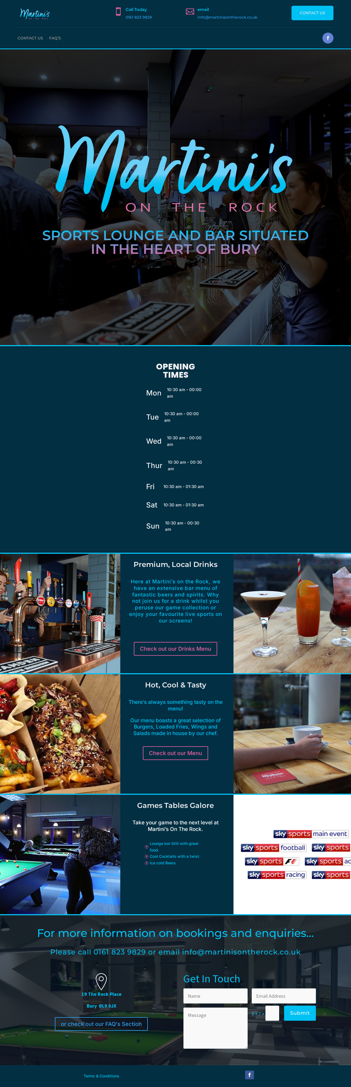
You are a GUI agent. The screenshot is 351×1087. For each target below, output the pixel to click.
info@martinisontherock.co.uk (227, 17)
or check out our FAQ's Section (101, 1024)
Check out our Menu (175, 753)
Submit (300, 1013)
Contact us (312, 12)
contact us (30, 38)
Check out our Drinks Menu (175, 649)
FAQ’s (55, 38)
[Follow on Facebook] (327, 38)
